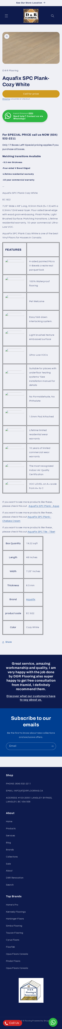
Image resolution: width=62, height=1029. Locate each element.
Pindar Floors (13, 961)
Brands (10, 850)
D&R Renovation (14, 878)
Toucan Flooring (14, 933)
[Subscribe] (52, 746)
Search (10, 885)
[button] (6, 15)
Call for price (31, 94)
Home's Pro (12, 905)
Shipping (6, 99)
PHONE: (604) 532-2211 (18, 784)
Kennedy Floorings (16, 912)
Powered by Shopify (41, 1021)
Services (10, 836)
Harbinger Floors (15, 919)
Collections (12, 857)
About (9, 871)
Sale (8, 864)
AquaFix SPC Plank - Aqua (44, 506)
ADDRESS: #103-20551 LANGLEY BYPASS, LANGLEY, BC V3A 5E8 (29, 800)
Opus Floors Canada (17, 954)
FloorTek (10, 947)
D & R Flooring (25, 1021)
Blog (8, 843)
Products (11, 828)
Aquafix (30, 599)
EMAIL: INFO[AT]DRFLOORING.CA (24, 791)
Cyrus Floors (12, 940)
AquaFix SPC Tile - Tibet (41, 531)
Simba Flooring (14, 926)
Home (9, 821)
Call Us (13, 1022)
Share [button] (8, 642)
